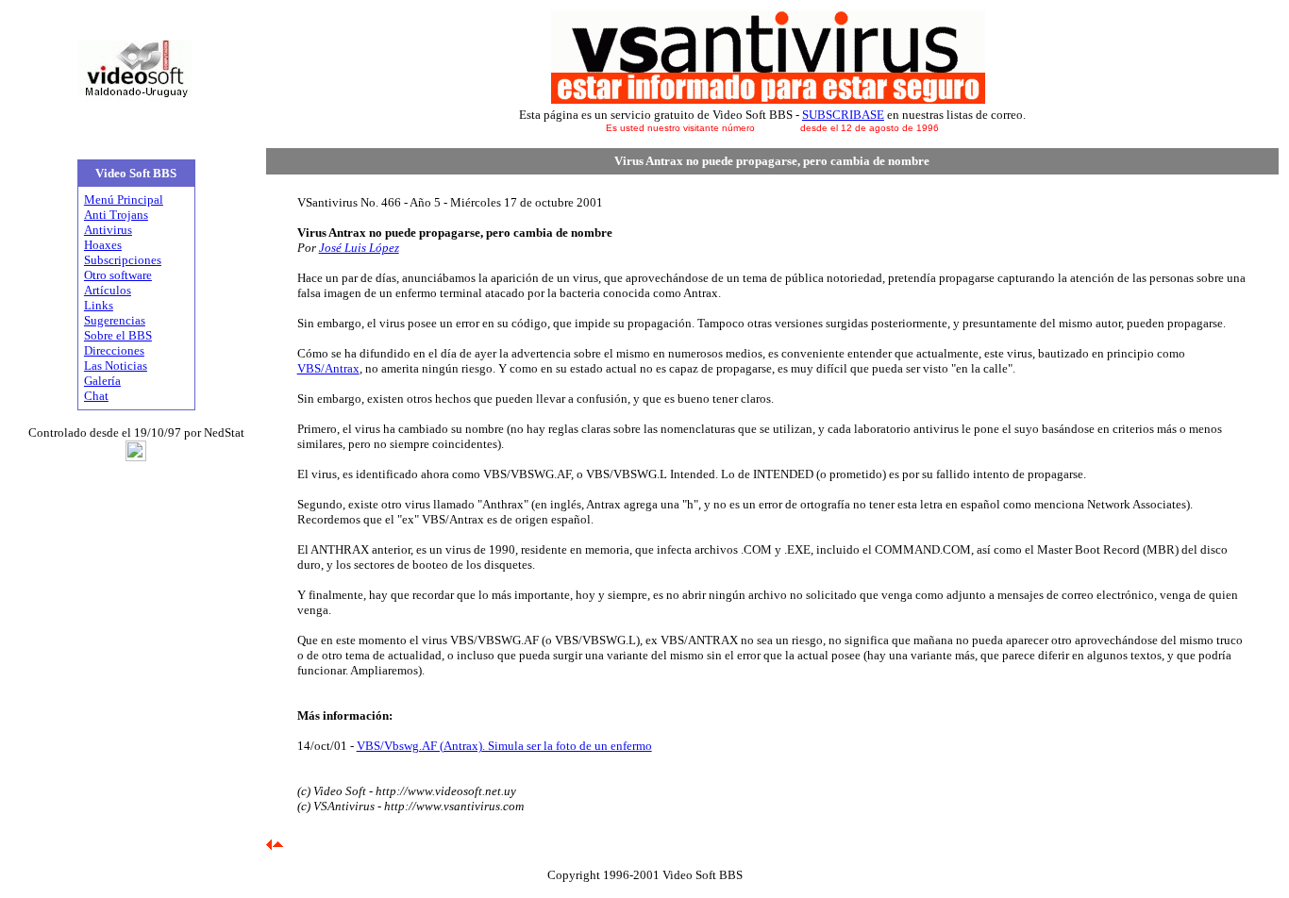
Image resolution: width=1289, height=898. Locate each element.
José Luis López (359, 248)
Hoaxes (103, 245)
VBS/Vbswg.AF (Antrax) (419, 746)
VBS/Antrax (328, 368)
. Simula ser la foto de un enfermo (567, 746)
